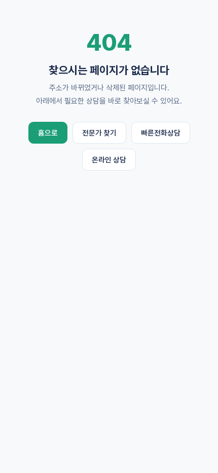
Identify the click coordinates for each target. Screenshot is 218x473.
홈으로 (48, 132)
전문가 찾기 (99, 132)
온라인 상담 (109, 159)
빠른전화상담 (160, 132)
